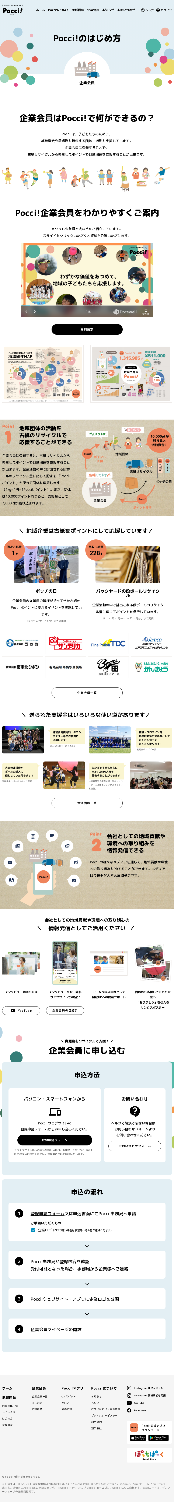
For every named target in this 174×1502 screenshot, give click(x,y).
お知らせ (108, 9)
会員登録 (67, 1409)
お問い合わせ (126, 9)
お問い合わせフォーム (135, 1146)
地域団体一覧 (87, 803)
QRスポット (69, 1396)
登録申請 (7, 1425)
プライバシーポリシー (104, 1415)
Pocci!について (58, 9)
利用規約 (96, 1422)
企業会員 (93, 9)
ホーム (40, 9)
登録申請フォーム (55, 1140)
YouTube (25, 1011)
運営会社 (96, 1428)
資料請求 (86, 329)
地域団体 (78, 9)
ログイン (166, 10)
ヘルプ (150, 10)
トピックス (8, 1412)
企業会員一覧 (87, 693)
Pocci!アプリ (73, 1388)
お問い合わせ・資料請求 (105, 1409)
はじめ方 (7, 1418)
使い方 (65, 1403)
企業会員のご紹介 (65, 1010)
